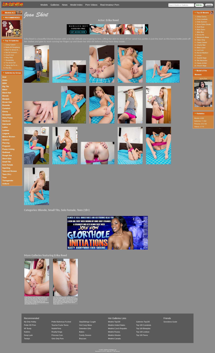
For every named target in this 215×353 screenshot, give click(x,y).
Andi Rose (200, 27)
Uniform (5, 183)
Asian (4, 80)
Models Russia (114, 332)
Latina (5, 127)
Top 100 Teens (142, 335)
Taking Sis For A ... (12, 65)
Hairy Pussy (7, 117)
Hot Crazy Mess (85, 325)
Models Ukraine (114, 335)
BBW (4, 83)
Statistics (200, 113)
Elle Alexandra (202, 60)
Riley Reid (9, 57)
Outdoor (5, 139)
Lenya (199, 55)
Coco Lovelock (202, 19)
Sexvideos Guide (170, 322)
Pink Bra (8, 68)
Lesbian (5, 130)
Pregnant (6, 146)
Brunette (6, 105)
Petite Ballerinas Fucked (61, 322)
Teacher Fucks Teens (60, 325)
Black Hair (6, 92)
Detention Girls (85, 328)
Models (44, 5)
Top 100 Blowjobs (143, 328)
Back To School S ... (12, 50)
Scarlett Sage (201, 58)
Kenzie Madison (202, 53)
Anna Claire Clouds (204, 24)
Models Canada (114, 339)
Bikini (4, 89)
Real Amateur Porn (109, 5)
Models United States (116, 325)
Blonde (5, 95)
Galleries (55, 5)
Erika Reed (112, 20)
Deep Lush (28, 335)
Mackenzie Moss (203, 37)
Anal (4, 77)
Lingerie (5, 133)
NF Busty (27, 328)
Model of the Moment (201, 72)
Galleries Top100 (143, 322)
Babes (81, 332)
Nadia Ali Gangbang (12, 47)
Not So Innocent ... (12, 52)
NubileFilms (56, 328)
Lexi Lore (200, 50)
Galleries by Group (13, 72)
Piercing (5, 143)
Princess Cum (57, 335)
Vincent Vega (201, 65)
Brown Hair (7, 102)
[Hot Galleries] (12, 7)
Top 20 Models (203, 12)
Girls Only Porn (58, 339)
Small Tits (6, 161)
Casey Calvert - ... (11, 44)
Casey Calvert (202, 42)
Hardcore (6, 121)
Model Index (76, 5)
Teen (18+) (6, 174)
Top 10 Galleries (12, 40)
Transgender (7, 180)
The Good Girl (10, 63)
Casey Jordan (202, 63)
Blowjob (5, 99)
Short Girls (6, 158)
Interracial (6, 124)
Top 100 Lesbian (142, 332)
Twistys (27, 339)
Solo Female (7, 165)
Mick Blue (200, 32)
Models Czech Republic (117, 328)
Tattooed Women (9, 171)
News (65, 5)
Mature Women (8, 136)
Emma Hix (200, 35)
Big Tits (5, 86)
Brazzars (82, 339)
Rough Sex (7, 155)
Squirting (6, 168)
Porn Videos (91, 5)
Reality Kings (57, 332)
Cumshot (6, 108)
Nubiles (27, 332)
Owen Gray (201, 40)
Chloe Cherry (201, 16)
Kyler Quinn (201, 29)
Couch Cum (9, 55)
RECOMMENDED (12, 17)
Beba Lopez (201, 47)
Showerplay (9, 60)
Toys (4, 177)
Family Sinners (85, 335)
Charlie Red (201, 45)
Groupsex (6, 114)
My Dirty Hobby (30, 322)
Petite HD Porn (30, 325)
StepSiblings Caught (87, 322)
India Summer (202, 22)
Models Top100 (114, 322)
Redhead (6, 152)
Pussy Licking (8, 149)
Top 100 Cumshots (143, 325)
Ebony (5, 111)
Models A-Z (10, 12)
